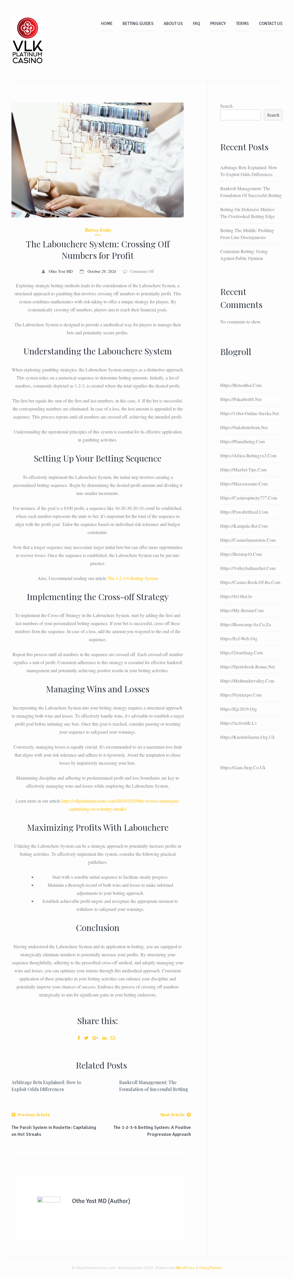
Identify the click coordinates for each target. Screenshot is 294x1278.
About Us (173, 23)
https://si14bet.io (236, 596)
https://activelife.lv (238, 723)
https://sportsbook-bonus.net (247, 667)
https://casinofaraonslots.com (248, 540)
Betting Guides (138, 23)
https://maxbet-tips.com (243, 470)
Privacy (218, 23)
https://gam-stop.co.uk (243, 767)
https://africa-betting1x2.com (248, 455)
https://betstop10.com (241, 554)
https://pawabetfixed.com (244, 512)
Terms (242, 23)
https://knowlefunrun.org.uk (247, 737)
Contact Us (271, 23)
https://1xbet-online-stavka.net (249, 413)
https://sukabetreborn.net (244, 427)
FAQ (196, 23)
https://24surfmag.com (241, 652)
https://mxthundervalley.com (247, 681)
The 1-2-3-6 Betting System (132, 578)
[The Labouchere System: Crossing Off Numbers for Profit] (97, 160)
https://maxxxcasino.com (244, 484)
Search (226, 106)
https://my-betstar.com (242, 610)
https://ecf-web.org (239, 638)
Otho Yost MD (61, 271)
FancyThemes (210, 1267)
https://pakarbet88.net (241, 399)
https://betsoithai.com (241, 385)
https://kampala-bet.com (244, 526)
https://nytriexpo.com (241, 695)
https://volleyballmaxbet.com (247, 568)
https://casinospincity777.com (248, 498)
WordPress (185, 1267)
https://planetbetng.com (242, 441)
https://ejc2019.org (238, 709)
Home (107, 23)
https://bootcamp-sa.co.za (245, 624)
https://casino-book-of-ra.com (250, 582)
